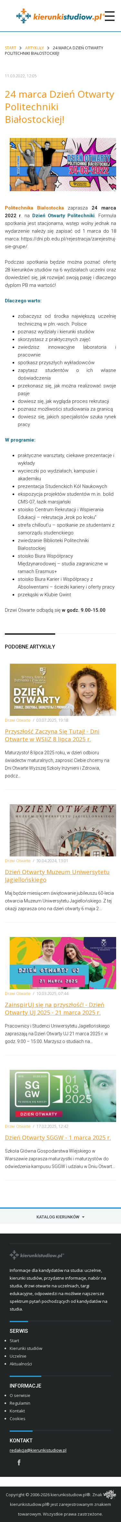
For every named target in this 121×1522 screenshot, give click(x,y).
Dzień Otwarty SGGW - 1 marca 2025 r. (58, 1137)
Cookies (17, 1418)
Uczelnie (18, 1356)
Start (10, 48)
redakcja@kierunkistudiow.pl (38, 1450)
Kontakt (17, 1411)
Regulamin (20, 1403)
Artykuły (34, 48)
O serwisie (20, 1395)
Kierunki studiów (26, 1348)
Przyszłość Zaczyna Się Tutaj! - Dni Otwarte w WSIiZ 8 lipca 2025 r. (52, 735)
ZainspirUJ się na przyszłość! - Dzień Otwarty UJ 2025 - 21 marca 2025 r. (54, 1008)
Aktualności (21, 1364)
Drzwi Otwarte (18, 720)
